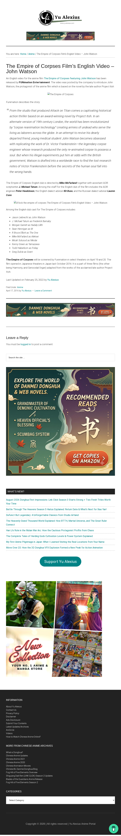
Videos (9, 733)
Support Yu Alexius (60, 561)
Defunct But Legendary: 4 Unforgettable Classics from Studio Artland (42, 515)
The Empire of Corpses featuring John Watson (70, 78)
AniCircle (10, 730)
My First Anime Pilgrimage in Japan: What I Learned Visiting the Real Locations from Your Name (55, 541)
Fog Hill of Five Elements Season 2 (22, 782)
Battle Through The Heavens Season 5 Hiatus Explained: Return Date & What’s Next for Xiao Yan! (56, 509)
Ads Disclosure (13, 720)
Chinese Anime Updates (17, 755)
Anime (20, 287)
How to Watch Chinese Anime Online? (23, 737)
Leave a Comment (43, 290)
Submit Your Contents (16, 723)
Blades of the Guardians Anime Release (24, 779)
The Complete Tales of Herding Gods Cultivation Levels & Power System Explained (49, 536)
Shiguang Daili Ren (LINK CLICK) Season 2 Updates (29, 776)
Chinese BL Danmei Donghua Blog (21, 769)
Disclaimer (11, 716)
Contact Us (11, 710)
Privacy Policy (12, 713)
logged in (26, 344)
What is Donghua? (14, 752)
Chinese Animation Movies (18, 766)
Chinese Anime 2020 (15, 762)
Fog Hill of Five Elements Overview (21, 772)
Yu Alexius (53, 279)
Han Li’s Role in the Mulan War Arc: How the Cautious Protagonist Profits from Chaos (50, 530)
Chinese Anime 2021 (15, 759)
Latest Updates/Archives (17, 727)
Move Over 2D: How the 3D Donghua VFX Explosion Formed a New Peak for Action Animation (54, 547)
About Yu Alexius (14, 706)
